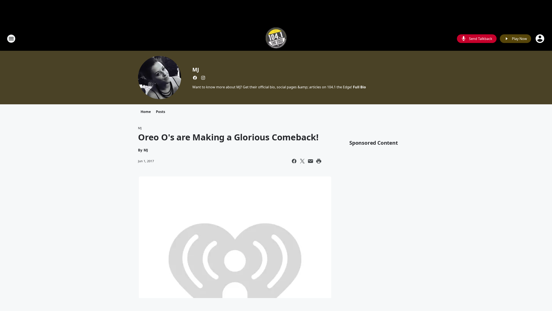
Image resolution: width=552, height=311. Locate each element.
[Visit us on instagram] (203, 77)
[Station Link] (276, 38)
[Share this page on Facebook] (294, 161)
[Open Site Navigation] (11, 38)
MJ (195, 69)
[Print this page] (319, 161)
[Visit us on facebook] (195, 77)
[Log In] (540, 38)
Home (146, 111)
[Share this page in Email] (310, 161)
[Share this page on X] (302, 161)
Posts (160, 111)
